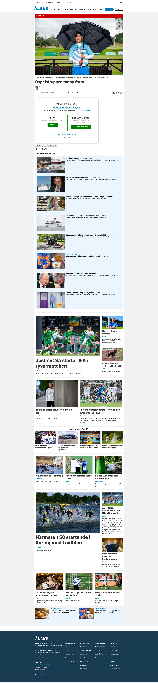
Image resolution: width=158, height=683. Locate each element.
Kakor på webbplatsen (101, 654)
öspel (38, 145)
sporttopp (52, 145)
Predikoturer (83, 665)
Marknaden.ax (83, 669)
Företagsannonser (70, 643)
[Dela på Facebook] (113, 93)
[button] (38, 439)
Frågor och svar (114, 658)
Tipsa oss (44, 2)
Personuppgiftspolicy (100, 647)
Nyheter (53, 9)
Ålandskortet (51, 2)
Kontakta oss (67, 2)
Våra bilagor (68, 658)
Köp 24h (53, 125)
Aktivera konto (66, 137)
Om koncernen (99, 658)
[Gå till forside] (41, 8)
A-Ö (100, 9)
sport (44, 145)
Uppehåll (112, 661)
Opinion (65, 9)
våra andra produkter (84, 110)
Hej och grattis (84, 661)
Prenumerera (109, 9)
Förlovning (83, 647)
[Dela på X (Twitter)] (116, 93)
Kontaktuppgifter (69, 661)
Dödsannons (83, 654)
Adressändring (114, 654)
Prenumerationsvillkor (115, 669)
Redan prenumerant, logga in (66, 107)
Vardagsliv (81, 9)
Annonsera (60, 2)
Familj (89, 9)
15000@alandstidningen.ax (46, 665)
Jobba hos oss (99, 650)
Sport (59, 9)
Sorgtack (82, 658)
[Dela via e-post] (119, 93)
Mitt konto (118, 9)
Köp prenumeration (80, 127)
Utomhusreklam (69, 654)
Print (66, 647)
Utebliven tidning (114, 665)
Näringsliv (73, 9)
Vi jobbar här (113, 647)
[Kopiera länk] (121, 93)
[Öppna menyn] (120, 2)
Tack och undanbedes (86, 650)
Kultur (94, 9)
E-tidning (37, 2)
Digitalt (67, 650)
